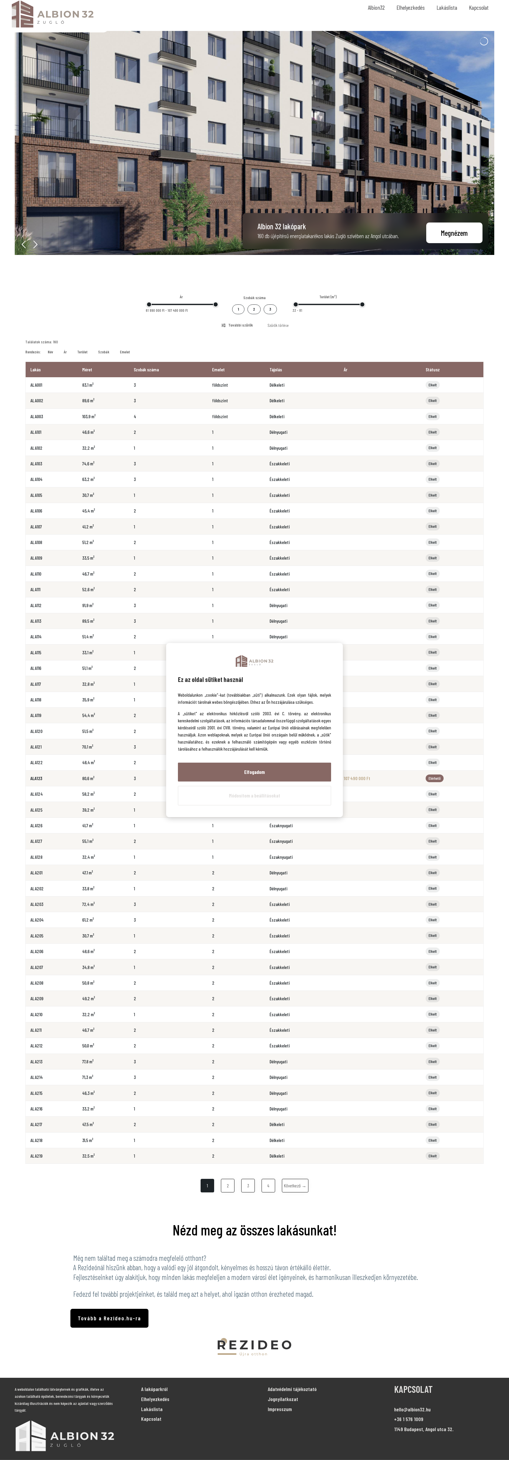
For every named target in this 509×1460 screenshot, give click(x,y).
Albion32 (376, 7)
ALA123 (36, 778)
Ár (181, 296)
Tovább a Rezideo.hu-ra (109, 1318)
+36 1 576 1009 (408, 1419)
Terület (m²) (328, 296)
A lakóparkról (154, 1389)
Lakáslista (447, 7)
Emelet (125, 352)
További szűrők (240, 324)
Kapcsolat (479, 7)
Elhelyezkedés (410, 7)
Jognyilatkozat (283, 1399)
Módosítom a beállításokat (254, 795)
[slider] (149, 304)
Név (50, 352)
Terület (82, 352)
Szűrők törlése (278, 325)
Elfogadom (254, 772)
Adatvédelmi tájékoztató (292, 1389)
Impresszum (280, 1409)
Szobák (103, 352)
